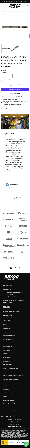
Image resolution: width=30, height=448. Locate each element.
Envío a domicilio (8, 393)
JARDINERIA (6, 357)
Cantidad (3, 72)
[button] (2, 6)
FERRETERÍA (6, 343)
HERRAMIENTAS (7, 346)
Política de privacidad (14, 419)
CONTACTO (6, 307)
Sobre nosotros (7, 315)
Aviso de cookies (14, 424)
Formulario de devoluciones (11, 404)
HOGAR (5, 354)
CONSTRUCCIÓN (7, 364)
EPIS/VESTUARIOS (8, 339)
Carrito (5, 396)
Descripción (15, 109)
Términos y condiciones (14, 426)
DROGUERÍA (6, 328)
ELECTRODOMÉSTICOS (9, 335)
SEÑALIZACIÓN (7, 361)
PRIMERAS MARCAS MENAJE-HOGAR (13, 375)
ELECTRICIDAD (7, 332)
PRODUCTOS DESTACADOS (10, 379)
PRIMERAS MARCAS (8, 372)
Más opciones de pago (15, 93)
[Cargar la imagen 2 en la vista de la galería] (15, 48)
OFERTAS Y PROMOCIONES (10, 368)
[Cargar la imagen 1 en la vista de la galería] (6, 48)
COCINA (5, 325)
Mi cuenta (6, 389)
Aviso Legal (14, 422)
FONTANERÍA (6, 350)
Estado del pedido (8, 400)
